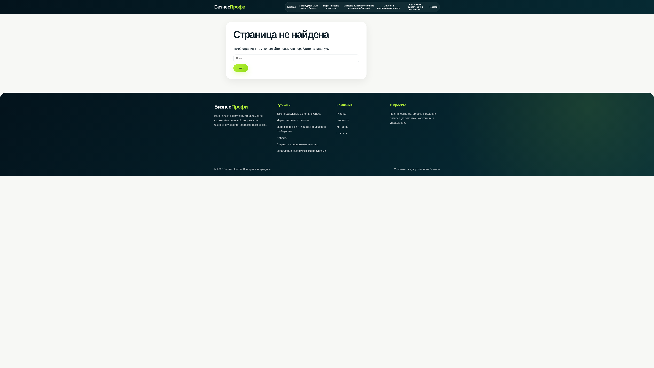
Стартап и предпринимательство (388, 7)
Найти (241, 68)
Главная (291, 7)
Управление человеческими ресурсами (415, 7)
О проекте (343, 120)
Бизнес (229, 7)
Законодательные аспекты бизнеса (308, 7)
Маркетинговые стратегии (331, 7)
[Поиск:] (296, 58)
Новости (433, 7)
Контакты (342, 126)
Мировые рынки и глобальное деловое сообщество (359, 7)
